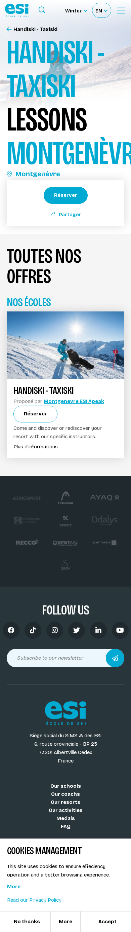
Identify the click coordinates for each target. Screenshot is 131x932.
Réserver (65, 195)
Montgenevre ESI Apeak (74, 401)
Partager (70, 215)
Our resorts (65, 802)
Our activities (66, 810)
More (13, 887)
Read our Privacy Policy (34, 900)
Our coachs (65, 794)
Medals (65, 818)
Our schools (65, 786)
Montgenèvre (37, 174)
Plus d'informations (35, 446)
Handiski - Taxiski (35, 29)
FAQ (66, 826)
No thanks (27, 922)
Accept (107, 922)
